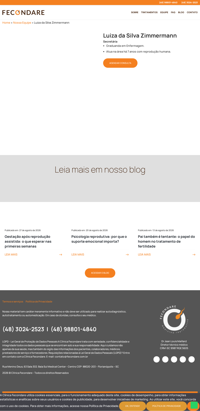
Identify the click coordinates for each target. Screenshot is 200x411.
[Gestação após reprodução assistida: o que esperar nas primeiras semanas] (33, 204)
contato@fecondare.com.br (71, 356)
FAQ (173, 12)
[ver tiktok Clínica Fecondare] (20, 2)
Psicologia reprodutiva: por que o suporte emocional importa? (99, 239)
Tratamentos (149, 12)
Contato (192, 12)
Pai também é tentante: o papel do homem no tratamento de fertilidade (166, 241)
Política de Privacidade (39, 301)
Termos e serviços (12, 301)
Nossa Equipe (22, 22)
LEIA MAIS (11, 254)
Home (6, 22)
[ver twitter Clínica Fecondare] (26, 2)
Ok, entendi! (132, 406)
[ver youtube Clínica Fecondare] (14, 2)
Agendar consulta (120, 62)
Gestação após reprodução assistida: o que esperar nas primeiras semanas (28, 241)
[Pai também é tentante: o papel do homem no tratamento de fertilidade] (167, 204)
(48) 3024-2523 (189, 2)
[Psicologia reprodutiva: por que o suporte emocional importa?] (100, 204)
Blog (181, 12)
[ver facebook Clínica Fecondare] (9, 2)
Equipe (164, 12)
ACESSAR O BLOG (100, 272)
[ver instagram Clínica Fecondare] (3, 2)
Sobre (134, 12)
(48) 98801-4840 (168, 2)
